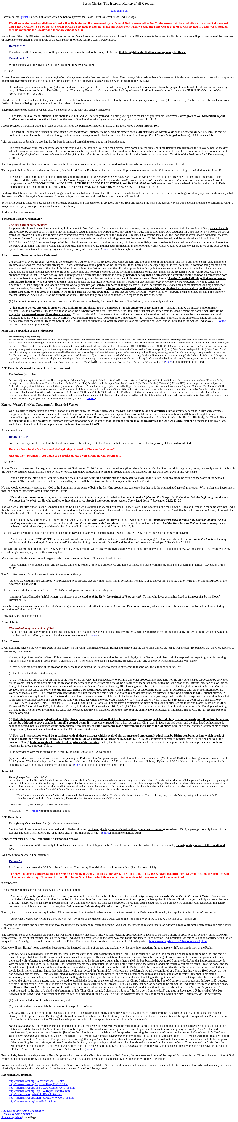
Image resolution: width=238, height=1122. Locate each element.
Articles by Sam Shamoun (16, 1114)
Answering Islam (11, 1117)
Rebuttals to (22, 1110)
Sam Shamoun (119, 10)
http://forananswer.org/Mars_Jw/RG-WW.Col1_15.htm (41, 1097)
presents (25, 17)
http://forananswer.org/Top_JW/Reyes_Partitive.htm (39, 1091)
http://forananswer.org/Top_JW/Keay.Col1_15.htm (38, 1084)
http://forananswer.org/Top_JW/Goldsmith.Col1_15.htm (42, 1087)
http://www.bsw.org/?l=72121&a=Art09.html (35, 1094)
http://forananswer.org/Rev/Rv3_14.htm (32, 1101)
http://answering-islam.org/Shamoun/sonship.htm (178, 941)
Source (106, 249)
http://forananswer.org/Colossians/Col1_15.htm (36, 1081)
